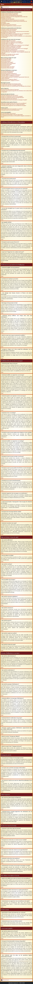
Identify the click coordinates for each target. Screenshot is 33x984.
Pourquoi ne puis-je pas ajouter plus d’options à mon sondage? (15, 45)
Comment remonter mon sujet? (8, 55)
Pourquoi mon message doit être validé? (10, 54)
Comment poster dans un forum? (8, 40)
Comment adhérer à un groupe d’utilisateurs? (11, 74)
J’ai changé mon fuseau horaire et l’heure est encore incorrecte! (15, 31)
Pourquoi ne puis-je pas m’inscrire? (8, 24)
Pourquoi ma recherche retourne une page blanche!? (12, 97)
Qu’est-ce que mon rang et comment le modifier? (11, 34)
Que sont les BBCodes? (6, 58)
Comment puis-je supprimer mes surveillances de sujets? (13, 105)
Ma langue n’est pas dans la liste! (8, 32)
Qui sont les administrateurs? (7, 71)
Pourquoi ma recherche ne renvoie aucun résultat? (12, 96)
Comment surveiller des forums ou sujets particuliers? (13, 104)
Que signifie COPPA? (5, 23)
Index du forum (5, 7)
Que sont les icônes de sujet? (7, 68)
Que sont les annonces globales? (8, 63)
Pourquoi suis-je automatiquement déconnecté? (11, 15)
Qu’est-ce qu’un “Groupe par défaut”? (9, 79)
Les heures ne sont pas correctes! (8, 30)
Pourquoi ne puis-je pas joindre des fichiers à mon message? (14, 48)
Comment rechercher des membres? (9, 98)
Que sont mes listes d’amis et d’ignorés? (10, 89)
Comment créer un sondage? (7, 44)
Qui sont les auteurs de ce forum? (8, 113)
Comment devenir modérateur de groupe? (10, 75)
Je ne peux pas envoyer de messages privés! (11, 83)
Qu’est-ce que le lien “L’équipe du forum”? (10, 80)
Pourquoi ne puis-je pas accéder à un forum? (11, 47)
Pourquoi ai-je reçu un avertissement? (9, 49)
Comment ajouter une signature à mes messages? (12, 42)
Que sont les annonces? (6, 64)
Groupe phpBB (17, 934)
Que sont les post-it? (5, 65)
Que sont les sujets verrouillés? (8, 66)
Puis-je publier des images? (7, 62)
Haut (2, 133)
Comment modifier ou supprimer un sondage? (11, 46)
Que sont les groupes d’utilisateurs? (9, 73)
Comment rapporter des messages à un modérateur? (12, 50)
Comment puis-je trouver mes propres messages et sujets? (14, 99)
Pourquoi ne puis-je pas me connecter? (9, 13)
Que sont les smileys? (6, 61)
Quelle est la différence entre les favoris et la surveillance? (13, 103)
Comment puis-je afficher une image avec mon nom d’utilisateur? (15, 33)
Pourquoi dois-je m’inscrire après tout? (9, 14)
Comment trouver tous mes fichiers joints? (10, 110)
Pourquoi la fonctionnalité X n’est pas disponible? (12, 114)
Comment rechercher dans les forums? (9, 95)
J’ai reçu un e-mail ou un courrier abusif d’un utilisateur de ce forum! (16, 86)
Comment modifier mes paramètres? (9, 29)
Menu (2, 4)
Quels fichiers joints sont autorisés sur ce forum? (12, 109)
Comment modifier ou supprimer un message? (11, 41)
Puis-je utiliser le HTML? (6, 60)
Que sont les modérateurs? (7, 72)
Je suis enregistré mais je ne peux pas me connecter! (12, 20)
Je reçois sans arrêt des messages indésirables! (11, 85)
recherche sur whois (23, 961)
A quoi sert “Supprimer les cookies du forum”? (11, 25)
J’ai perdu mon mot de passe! (7, 19)
